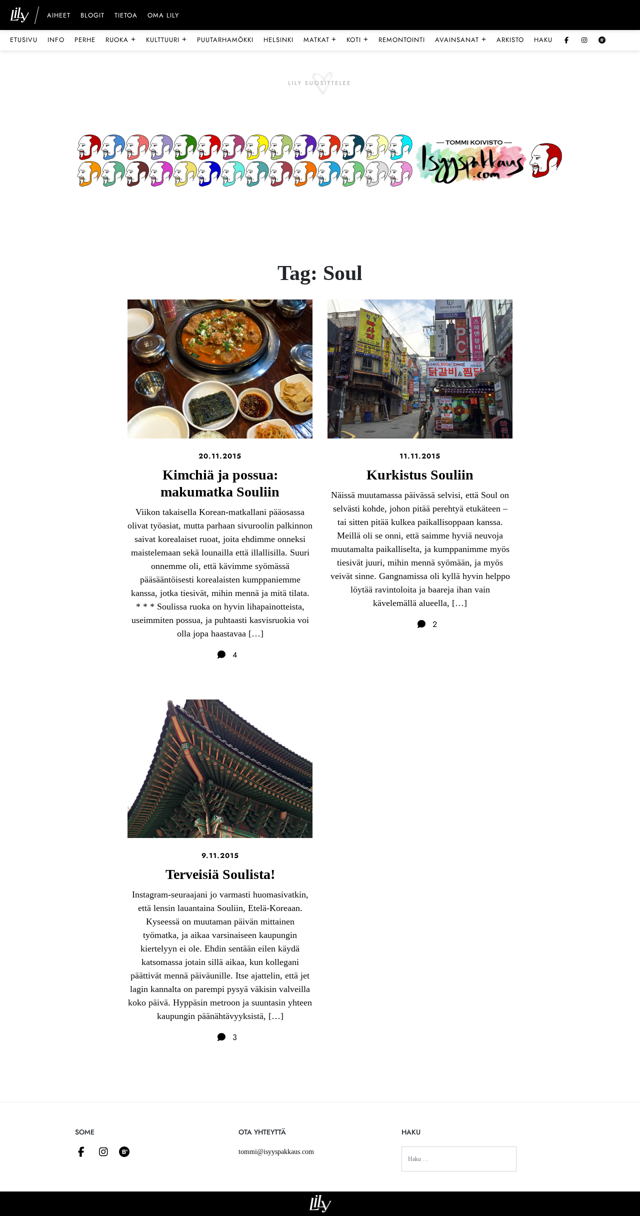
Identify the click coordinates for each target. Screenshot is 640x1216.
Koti (357, 39)
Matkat (320, 39)
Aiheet (58, 16)
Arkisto (510, 39)
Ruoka (121, 39)
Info (56, 39)
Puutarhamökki (225, 39)
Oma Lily (163, 16)
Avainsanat (460, 39)
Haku (543, 39)
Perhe (85, 39)
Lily (320, 1203)
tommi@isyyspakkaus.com (276, 1152)
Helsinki (279, 39)
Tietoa (126, 16)
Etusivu (24, 39)
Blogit (92, 16)
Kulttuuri (166, 39)
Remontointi (401, 39)
